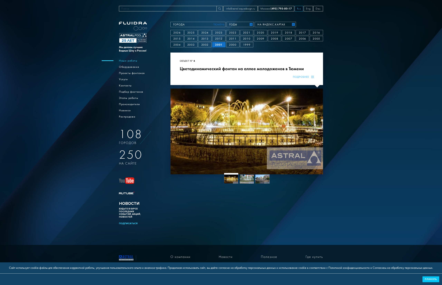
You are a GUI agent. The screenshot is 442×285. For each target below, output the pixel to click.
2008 (274, 38)
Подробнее (301, 77)
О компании (180, 257)
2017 (302, 32)
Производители (129, 104)
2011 (232, 38)
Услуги (123, 79)
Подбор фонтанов (131, 91)
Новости (226, 257)
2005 (316, 38)
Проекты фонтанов (132, 73)
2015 (177, 38)
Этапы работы (128, 98)
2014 (191, 38)
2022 (232, 32)
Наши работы (128, 60)
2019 (274, 32)
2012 (218, 38)
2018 (288, 32)
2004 (177, 44)
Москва (276, 8)
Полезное (269, 257)
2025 (191, 32)
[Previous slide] (182, 132)
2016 (316, 32)
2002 (205, 44)
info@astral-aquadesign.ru (240, 8)
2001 (218, 44)
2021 (246, 32)
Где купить (314, 257)
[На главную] (126, 257)
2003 (191, 44)
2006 (302, 38)
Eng (308, 8)
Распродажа (127, 116)
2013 (205, 38)
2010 (246, 38)
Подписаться (128, 223)
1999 (246, 44)
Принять (431, 279)
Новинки (125, 110)
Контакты (125, 85)
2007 (288, 38)
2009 (260, 38)
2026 (177, 32)
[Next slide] (311, 132)
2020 (260, 32)
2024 (205, 32)
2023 (218, 32)
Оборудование (129, 66)
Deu (318, 8)
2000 (232, 44)
